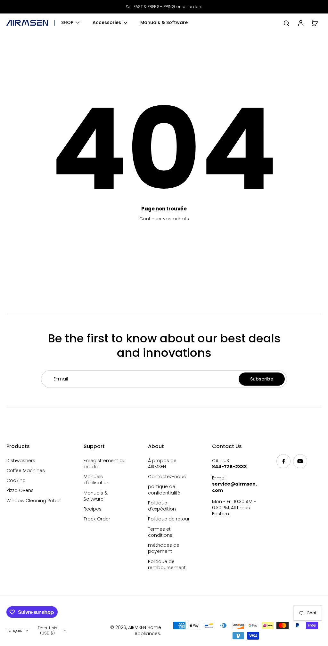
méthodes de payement (163, 548)
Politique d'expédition (162, 506)
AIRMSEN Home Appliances (144, 630)
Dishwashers (20, 461)
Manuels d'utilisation (97, 480)
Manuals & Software (96, 496)
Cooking (16, 481)
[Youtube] (300, 461)
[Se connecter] (300, 22)
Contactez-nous (167, 477)
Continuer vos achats (164, 219)
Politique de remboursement (167, 565)
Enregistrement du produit (105, 464)
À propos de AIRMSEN (162, 464)
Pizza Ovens (20, 490)
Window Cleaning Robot (33, 501)
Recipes (93, 509)
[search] (286, 22)
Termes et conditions (160, 532)
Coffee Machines (25, 471)
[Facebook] (283, 461)
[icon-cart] (315, 22)
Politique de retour (169, 519)
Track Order (97, 519)
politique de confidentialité (164, 490)
